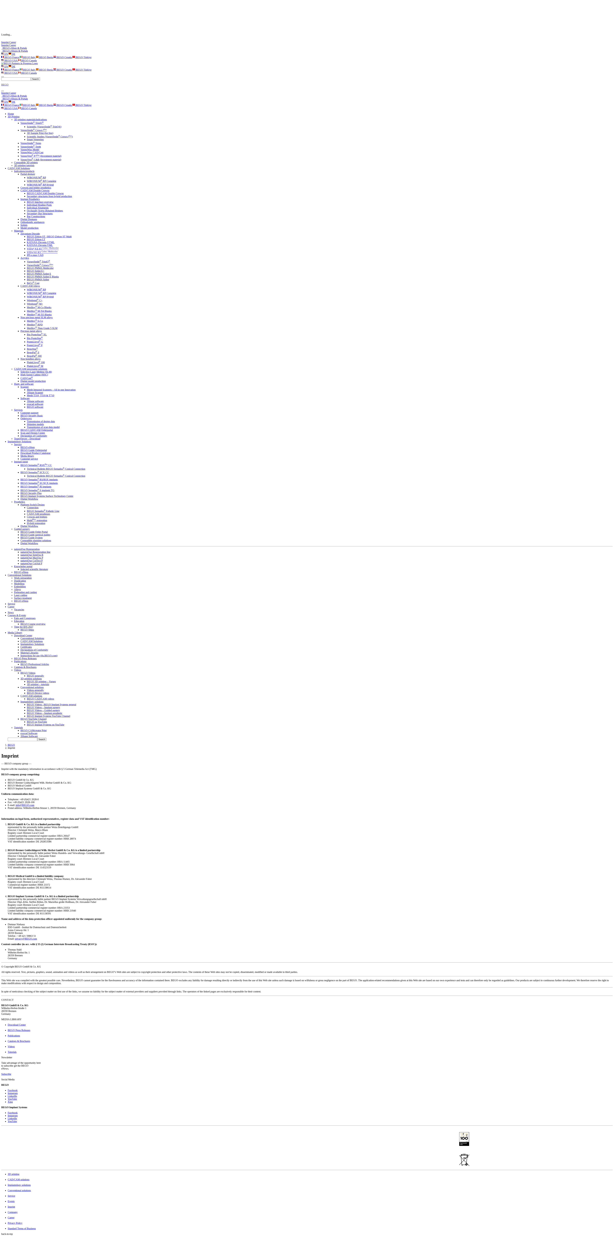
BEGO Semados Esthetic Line (43, 511)
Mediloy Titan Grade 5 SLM (42, 328)
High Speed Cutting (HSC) (34, 374)
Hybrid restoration (36, 523)
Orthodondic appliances (32, 222)
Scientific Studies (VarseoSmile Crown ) (50, 136)
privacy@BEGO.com (26, 938)
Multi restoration (37, 520)
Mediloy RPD (35, 324)
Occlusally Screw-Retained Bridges (45, 210)
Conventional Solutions (32, 638)
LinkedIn (12, 1096)
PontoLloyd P (35, 345)
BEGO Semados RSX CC (36, 465)
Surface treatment (23, 598)
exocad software (35, 404)
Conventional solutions (32, 687)
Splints (23, 225)
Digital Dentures (28, 219)
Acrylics (24, 258)
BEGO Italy (29, 57)
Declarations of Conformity (34, 649)
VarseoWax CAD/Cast (31, 152)
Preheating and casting (25, 592)
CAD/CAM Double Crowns (34, 190)
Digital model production (33, 381)
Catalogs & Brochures (25, 667)
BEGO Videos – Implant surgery (43, 707)
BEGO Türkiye (83, 57)
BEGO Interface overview (40, 202)
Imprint (5, 42)
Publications (20, 661)
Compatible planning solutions (35, 540)
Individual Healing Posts (39, 205)
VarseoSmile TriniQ (32, 123)
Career (12, 42)
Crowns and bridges (37, 516)
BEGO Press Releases (25, 658)
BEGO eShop (27, 447)
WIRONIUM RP (36, 177)
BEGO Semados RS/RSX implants (39, 479)
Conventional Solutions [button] (19, 575)
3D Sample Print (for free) (40, 133)
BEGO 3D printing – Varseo (41, 681)
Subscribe (6, 1074)
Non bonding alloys (30, 359)
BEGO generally (35, 675)
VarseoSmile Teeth (30, 146)
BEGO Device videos (38, 693)
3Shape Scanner (35, 392)
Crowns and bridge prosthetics (35, 187)
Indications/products (24, 171)
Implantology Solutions (32, 644)
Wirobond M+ (35, 304)
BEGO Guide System (31, 537)
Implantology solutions (31, 701)
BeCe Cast (33, 283)
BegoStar (32, 349)
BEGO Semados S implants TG (37, 490)
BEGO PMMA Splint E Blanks (43, 276)
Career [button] (11, 606)
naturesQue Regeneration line (35, 552)
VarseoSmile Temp (30, 143)
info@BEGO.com (25, 805)
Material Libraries (29, 652)
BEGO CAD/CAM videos (40, 698)
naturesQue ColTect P (31, 560)
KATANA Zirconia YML (40, 245)
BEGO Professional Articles (34, 664)
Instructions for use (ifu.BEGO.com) (38, 655)
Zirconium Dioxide (30, 233)
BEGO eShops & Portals (14, 51)
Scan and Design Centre (32, 433)
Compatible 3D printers (26, 162)
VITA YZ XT (42, 252)
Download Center (23, 635)
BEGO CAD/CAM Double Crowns (45, 193)
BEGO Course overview (33, 624)
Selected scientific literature (34, 569)
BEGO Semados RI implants (35, 486)
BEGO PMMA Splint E (39, 273)
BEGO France (12, 57)
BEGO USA (11, 60)
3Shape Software (29, 736)
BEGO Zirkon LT (36, 239)
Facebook (13, 1090)
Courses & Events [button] (17, 615)
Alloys (17, 589)
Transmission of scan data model (43, 427)
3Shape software (35, 401)
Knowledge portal (23, 566)
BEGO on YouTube (37, 721)
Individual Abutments (38, 207)
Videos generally (35, 690)
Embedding (20, 586)
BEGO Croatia (64, 57)
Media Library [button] (15, 632)
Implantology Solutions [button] (19, 441)
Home (11, 113)
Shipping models (35, 424)
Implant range (21, 461)
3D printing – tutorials (38, 684)
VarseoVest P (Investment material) (40, 156)
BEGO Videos (27, 673)
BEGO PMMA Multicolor (40, 268)
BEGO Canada (29, 60)
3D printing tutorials (24, 165)
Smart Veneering (35, 139)
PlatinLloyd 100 (36, 362)
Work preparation (23, 578)
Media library (27, 456)
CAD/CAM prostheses (38, 514)
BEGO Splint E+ (35, 271)
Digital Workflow (29, 499)
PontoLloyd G (35, 341)
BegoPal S (33, 352)
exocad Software (28, 733)
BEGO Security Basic (31, 415)
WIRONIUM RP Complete (41, 181)
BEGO (11, 745)
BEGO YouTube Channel (33, 719)
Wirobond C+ (34, 300)
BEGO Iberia (46, 57)
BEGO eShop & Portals (14, 48)
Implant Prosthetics (30, 199)
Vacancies (19, 609)
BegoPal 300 (34, 356)
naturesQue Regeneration (27, 549)
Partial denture (27, 174)
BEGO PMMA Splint (38, 279)
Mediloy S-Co (35, 321)
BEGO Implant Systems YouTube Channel (48, 716)
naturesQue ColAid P (31, 563)
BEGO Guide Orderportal (33, 450)
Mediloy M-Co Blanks (39, 307)
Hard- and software (24, 384)
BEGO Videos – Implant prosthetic (44, 713)
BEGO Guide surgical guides (35, 534)
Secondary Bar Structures (40, 213)
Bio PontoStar (35, 338)
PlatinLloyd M (35, 366)
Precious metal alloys (31, 331)
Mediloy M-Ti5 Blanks (39, 314)
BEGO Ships (27, 629)
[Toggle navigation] (2, 76)
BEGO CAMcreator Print (33, 730)
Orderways (26, 418)
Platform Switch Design (32, 504)
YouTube (12, 1099)
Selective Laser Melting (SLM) (36, 371)
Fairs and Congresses (24, 618)
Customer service (29, 458)
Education (19, 621)
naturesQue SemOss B (31, 555)
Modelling (19, 583)
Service (18, 444)
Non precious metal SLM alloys (36, 317)
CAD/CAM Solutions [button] (19, 168)
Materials (18, 230)
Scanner (24, 386)
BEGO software (35, 407)
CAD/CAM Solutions (31, 641)
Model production (29, 228)
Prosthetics (19, 501)
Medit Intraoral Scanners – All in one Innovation (51, 389)
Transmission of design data (41, 421)
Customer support (29, 412)
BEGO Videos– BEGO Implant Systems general (51, 704)
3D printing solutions (31, 678)
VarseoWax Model (29, 149)
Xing (10, 1101)
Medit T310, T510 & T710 (40, 395)
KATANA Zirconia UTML (41, 242)
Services (18, 410)
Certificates (26, 647)
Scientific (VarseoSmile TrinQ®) (44, 126)
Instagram (13, 1093)
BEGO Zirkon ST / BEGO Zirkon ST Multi (49, 236)
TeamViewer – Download (27, 438)
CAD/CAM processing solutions (30, 369)
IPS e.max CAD (35, 255)
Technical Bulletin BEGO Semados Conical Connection (56, 469)
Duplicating (20, 580)
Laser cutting (20, 595)
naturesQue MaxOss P (31, 557)
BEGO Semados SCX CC (34, 472)
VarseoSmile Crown (33, 130)
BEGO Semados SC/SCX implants (39, 483)
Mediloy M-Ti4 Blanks (39, 311)
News (11, 612)
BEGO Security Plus (31, 493)
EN (6, 54)
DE (13, 54)
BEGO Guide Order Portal (34, 532)
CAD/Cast (26, 378)
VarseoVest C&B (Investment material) (40, 159)
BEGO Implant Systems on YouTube (45, 724)
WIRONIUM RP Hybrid (40, 184)
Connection (33, 507)
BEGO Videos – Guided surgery (43, 710)
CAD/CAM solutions (31, 696)
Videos (17, 670)
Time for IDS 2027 (23, 626)
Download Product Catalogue (35, 453)
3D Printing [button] (14, 116)
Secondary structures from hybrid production (49, 196)
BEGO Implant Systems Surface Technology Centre (46, 496)
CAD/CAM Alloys (30, 286)
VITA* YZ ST (43, 248)
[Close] (2, 90)
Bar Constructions (36, 216)
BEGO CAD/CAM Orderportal (36, 430)
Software (25, 398)
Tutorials (18, 727)
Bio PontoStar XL (37, 334)
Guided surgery (22, 529)
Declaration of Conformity (33, 435)
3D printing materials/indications (30, 119)
